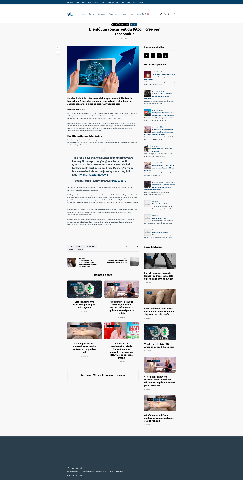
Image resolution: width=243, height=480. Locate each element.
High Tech (96, 2)
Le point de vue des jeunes (161, 185)
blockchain (80, 246)
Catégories (101, 14)
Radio (131, 14)
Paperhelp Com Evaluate (160, 232)
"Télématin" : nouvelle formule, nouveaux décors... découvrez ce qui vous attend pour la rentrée (121, 308)
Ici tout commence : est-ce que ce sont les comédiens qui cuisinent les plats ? (159, 168)
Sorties (102, 2)
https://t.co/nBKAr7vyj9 (93, 175)
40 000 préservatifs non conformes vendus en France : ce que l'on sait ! (159, 418)
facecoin (80, 249)
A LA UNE (114, 24)
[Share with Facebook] (58, 48)
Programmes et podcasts (117, 14)
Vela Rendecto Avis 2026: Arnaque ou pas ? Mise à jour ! (85, 305)
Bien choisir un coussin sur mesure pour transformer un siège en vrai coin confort (159, 311)
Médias (117, 284)
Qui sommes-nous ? (73, 472)
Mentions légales (101, 472)
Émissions (141, 2)
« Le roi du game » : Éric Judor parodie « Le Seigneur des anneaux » (158, 96)
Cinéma (161, 91)
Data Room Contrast (159, 218)
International (70, 2)
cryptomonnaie (91, 246)
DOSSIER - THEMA (124, 24)
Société (172, 185)
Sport (89, 2)
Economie (155, 146)
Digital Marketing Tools (159, 204)
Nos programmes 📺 (88, 472)
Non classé (155, 201)
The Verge (97, 123)
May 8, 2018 (119, 180)
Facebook (71, 249)
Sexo (123, 2)
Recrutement (119, 472)
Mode (128, 2)
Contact (111, 472)
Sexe (149, 257)
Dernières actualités (88, 14)
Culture (83, 2)
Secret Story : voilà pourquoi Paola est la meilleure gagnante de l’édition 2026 (159, 77)
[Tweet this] (58, 52)
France (77, 2)
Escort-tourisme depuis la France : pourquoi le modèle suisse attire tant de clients (158, 276)
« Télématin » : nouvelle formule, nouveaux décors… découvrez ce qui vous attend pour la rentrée (159, 132)
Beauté (134, 2)
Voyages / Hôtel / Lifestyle (113, 2)
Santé (85, 326)
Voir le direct (143, 14)
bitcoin (71, 246)
